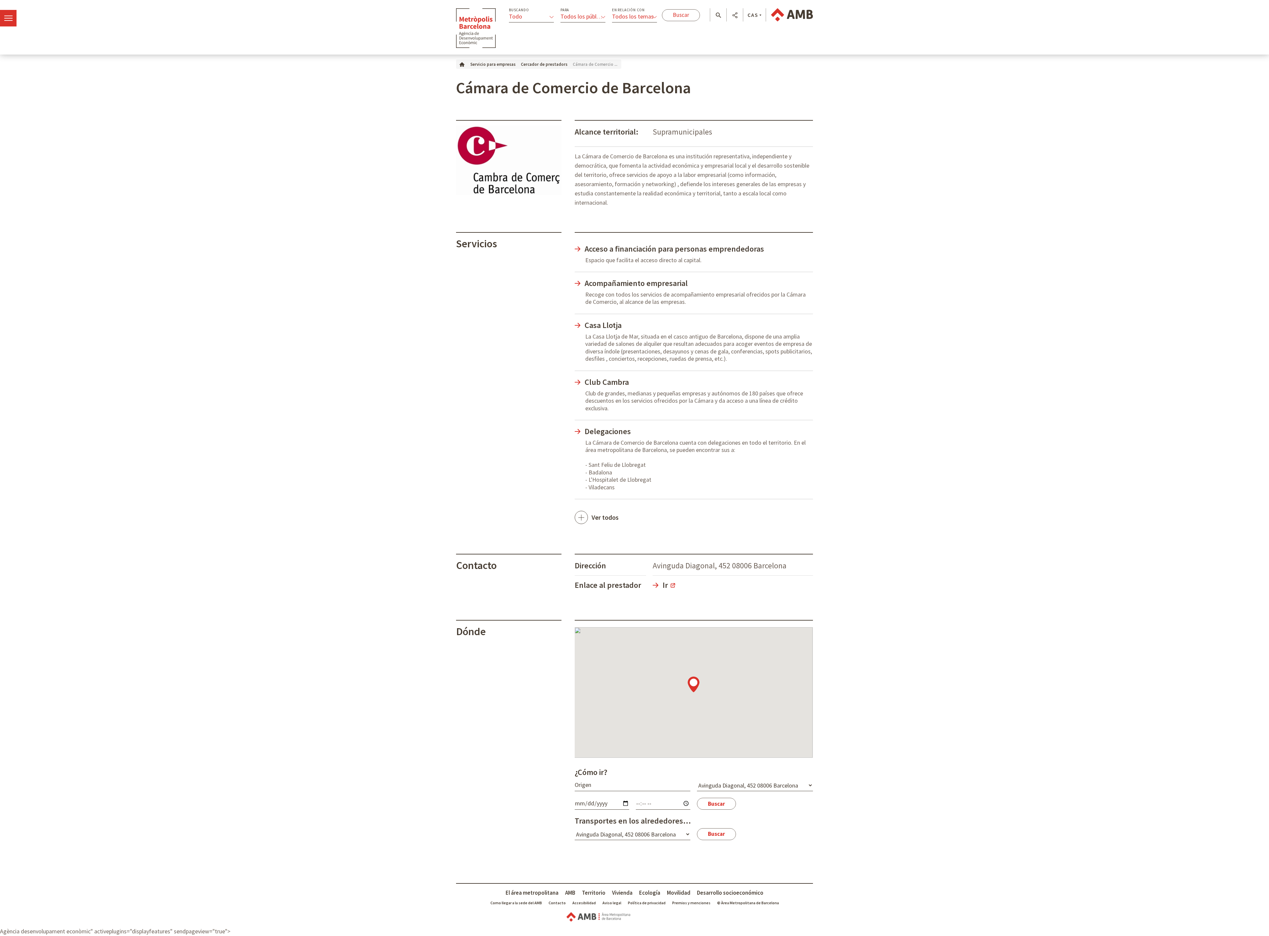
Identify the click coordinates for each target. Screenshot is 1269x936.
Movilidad (678, 892)
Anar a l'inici (476, 28)
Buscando (519, 10)
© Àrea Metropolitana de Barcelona (748, 902)
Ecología (649, 892)
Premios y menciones (691, 902)
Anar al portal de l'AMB (792, 14)
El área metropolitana (532, 892)
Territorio (593, 892)
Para (564, 10)
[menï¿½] (8, 18)
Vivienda (622, 892)
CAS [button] (753, 15)
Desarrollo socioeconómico (730, 892)
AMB (570, 892)
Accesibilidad (584, 902)
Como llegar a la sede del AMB (516, 902)
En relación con (628, 10)
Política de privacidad (647, 902)
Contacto (557, 902)
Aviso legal (611, 902)
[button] (718, 15)
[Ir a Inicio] (462, 63)
